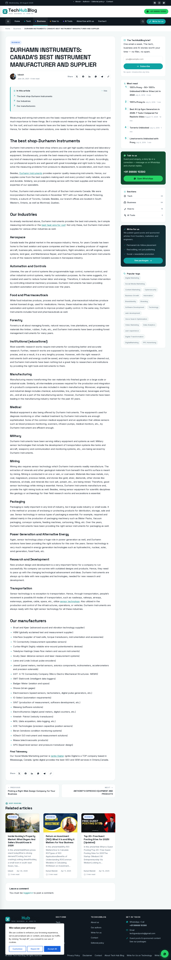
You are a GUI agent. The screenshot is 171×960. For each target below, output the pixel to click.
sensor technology (69, 601)
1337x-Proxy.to (137, 102)
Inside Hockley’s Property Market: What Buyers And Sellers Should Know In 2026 (21, 841)
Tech (58, 922)
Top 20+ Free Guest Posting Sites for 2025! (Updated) (96, 839)
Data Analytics (149, 325)
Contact (109, 1)
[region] (34, 939)
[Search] (142, 21)
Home (7, 28)
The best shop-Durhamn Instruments (34, 96)
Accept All (52, 949)
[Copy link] (108, 76)
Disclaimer (87, 955)
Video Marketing (132, 325)
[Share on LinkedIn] (89, 76)
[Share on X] (76, 76)
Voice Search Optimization (136, 319)
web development (132, 313)
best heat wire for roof (53, 225)
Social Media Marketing (135, 284)
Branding (144, 301)
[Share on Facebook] (83, 76)
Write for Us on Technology (139, 955)
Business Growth (132, 296)
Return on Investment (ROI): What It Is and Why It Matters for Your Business (60, 839)
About (77, 1)
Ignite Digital (57, 756)
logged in (28, 893)
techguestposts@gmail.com (142, 933)
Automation (148, 296)
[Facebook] (155, 3)
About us (95, 922)
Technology (153, 307)
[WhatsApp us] (164, 3)
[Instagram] (159, 3)
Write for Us (160, 955)
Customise (17, 949)
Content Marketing (132, 290)
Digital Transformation (134, 337)
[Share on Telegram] (101, 76)
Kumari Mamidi (51, 871)
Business (17, 28)
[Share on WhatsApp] (95, 76)
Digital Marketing (132, 278)
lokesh (21, 74)
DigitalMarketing (132, 343)
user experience (132, 331)
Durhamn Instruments (30, 173)
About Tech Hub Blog (114, 955)
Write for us (96, 932)
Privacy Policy (73, 955)
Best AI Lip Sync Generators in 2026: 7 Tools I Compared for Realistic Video (145, 113)
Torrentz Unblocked (139, 127)
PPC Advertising (149, 343)
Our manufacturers (26, 106)
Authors (86, 1)
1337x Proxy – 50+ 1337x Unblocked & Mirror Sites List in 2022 (145, 91)
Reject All (35, 949)
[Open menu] (8, 21)
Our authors (96, 927)
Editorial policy (98, 1)
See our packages (138, 941)
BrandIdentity (130, 301)
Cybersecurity (150, 290)
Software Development (134, 307)
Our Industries (23, 101)
